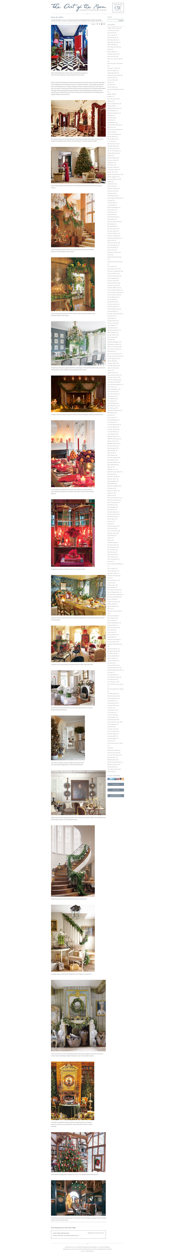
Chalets (110, 155)
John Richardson (112, 394)
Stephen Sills (99, 21)
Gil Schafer (111, 316)
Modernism (111, 495)
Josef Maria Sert (112, 405)
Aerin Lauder (74, 20)
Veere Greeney (112, 731)
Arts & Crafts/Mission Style (116, 89)
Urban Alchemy (112, 724)
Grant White (111, 325)
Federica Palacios (113, 273)
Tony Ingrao (111, 712)
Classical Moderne (113, 179)
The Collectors (112, 682)
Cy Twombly (111, 205)
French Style (111, 299)
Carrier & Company (113, 151)
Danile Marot (111, 210)
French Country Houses (114, 292)
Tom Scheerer (112, 710)
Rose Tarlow (111, 620)
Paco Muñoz (111, 535)
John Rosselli (111, 396)
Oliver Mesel (111, 519)
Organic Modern (112, 526)
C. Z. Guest (111, 141)
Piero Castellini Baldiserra (115, 564)
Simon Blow (111, 637)
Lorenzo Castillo (112, 429)
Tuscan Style (111, 717)
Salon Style (111, 630)
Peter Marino (111, 557)
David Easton (111, 212)
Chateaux (110, 162)
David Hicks (111, 214)
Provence (110, 582)
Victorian (110, 741)
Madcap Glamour (112, 436)
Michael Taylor (112, 479)
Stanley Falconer (112, 649)
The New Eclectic (113, 696)
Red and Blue (111, 587)
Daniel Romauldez (113, 207)
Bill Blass (110, 115)
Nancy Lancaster (112, 502)
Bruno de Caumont (113, 134)
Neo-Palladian (112, 507)
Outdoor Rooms (112, 533)
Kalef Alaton (111, 413)
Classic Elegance (112, 177)
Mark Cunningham (113, 457)
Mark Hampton (112, 460)
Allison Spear (111, 51)
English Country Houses (115, 257)
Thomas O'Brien (112, 705)
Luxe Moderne (112, 434)
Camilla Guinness (112, 143)
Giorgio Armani (112, 320)
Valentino (110, 726)
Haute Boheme (112, 332)
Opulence (110, 521)
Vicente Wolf (111, 736)
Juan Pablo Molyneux (114, 410)
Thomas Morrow (112, 703)
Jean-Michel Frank (113, 382)
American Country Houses (115, 59)
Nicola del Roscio (113, 514)
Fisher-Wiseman (112, 278)
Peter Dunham (112, 554)
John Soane (111, 401)
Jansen (110, 370)
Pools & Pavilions (113, 580)
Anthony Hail (111, 77)
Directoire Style (112, 228)
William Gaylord (112, 759)
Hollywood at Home (113, 344)
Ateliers (110, 96)
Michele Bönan (112, 481)
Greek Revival (112, 328)
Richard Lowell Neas (114, 597)
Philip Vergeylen (112, 559)
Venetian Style (112, 734)
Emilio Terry (111, 250)
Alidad (109, 49)
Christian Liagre (112, 167)
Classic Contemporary (114, 174)
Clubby (110, 181)
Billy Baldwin (111, 122)
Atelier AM (111, 94)
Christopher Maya (113, 169)
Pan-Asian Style (112, 545)
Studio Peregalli (112, 660)
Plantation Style (112, 573)
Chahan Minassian (113, 153)
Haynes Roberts (112, 335)
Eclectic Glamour (113, 233)
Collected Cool (112, 191)
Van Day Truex (112, 729)
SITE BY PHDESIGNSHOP (87, 1251)
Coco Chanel (111, 186)
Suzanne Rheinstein (113, 667)
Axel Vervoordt (112, 99)
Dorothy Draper (112, 231)
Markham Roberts (113, 462)
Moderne (110, 493)
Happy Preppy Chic (113, 330)
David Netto (111, 219)
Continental (111, 193)
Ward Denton (111, 757)
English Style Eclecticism (115, 261)
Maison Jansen (112, 441)
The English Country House (116, 684)
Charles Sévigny (112, 158)
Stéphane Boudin (113, 651)
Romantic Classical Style (115, 611)
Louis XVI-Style (112, 431)
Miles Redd (91, 21)
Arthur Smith (111, 87)
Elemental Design (113, 243)
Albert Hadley (112, 44)
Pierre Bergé (111, 568)
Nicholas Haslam (112, 512)
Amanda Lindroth (113, 54)
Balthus (110, 101)
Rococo (110, 608)
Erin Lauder (111, 266)
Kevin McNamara (112, 420)
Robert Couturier (113, 601)
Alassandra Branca (85, 20)
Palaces (110, 538)
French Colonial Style (114, 290)
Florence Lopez (112, 280)
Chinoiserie (111, 165)
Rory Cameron (112, 618)
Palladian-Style (112, 542)
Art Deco (110, 84)
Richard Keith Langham (114, 594)
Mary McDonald (82, 21)
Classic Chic (111, 172)
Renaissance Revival (114, 590)
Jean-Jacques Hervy (113, 375)
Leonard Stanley (112, 427)
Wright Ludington (113, 764)
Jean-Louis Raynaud (113, 379)
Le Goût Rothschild (113, 424)
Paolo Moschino (112, 547)
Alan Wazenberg (112, 40)
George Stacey (112, 311)
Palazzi (110, 540)
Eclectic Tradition (113, 236)
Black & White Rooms (114, 125)
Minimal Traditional (113, 486)
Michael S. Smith (112, 476)
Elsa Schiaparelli (112, 245)
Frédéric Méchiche (113, 287)
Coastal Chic (111, 184)
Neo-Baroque (111, 505)
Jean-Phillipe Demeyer (114, 384)
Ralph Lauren (111, 585)
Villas (109, 748)
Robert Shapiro (112, 606)
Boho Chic (111, 127)
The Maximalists (112, 693)
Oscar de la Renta (113, 531)
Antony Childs (112, 80)
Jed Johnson (111, 387)
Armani (110, 82)
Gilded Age (111, 318)
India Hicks (111, 351)
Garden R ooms (112, 302)
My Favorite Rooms (113, 500)
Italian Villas (111, 361)
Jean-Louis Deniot (113, 377)
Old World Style (112, 516)
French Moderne (112, 297)
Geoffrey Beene (112, 306)
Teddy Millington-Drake (115, 670)
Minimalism (111, 488)
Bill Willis (110, 120)
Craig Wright (111, 202)
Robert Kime (111, 604)
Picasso (110, 561)
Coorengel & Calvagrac (114, 198)
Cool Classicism (112, 195)
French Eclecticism (113, 295)
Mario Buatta (111, 455)
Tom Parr (110, 708)
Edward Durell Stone (114, 238)
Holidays (64, 21)
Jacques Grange (72, 21)
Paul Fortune (111, 552)
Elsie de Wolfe (112, 247)
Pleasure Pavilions (113, 575)
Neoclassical (111, 509)
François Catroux (113, 285)
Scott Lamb (111, 632)
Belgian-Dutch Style (114, 108)
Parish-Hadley (112, 549)
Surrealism (111, 663)
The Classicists (112, 679)
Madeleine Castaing (113, 438)
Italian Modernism (113, 358)
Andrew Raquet (112, 70)
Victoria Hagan (112, 738)
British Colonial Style (114, 129)
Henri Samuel (111, 337)
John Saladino (112, 398)
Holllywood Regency (114, 342)
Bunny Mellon (112, 136)
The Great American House (116, 689)
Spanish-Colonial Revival (115, 644)
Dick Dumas (111, 224)
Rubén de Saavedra (113, 623)
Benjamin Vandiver (113, 113)
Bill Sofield (111, 118)
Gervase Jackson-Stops (114, 313)
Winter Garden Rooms (114, 762)
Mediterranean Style (114, 472)
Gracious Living (112, 323)
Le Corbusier (111, 422)
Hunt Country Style (113, 349)
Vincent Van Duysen (114, 755)
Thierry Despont (112, 698)
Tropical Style (112, 715)
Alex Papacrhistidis (113, 47)
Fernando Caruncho (113, 276)
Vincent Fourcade (113, 752)
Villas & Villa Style (113, 750)
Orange (110, 523)
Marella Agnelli (112, 448)
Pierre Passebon (112, 571)
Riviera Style (111, 599)
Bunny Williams (112, 139)
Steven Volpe (111, 658)
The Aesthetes (112, 675)
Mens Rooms (111, 474)
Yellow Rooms (112, 767)
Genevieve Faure (113, 304)
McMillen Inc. (111, 469)
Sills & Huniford (112, 634)
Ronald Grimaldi (112, 616)
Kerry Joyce (111, 417)
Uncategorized (112, 719)
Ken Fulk (110, 415)
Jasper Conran (112, 372)
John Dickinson (112, 391)
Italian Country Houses (114, 356)
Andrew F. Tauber (113, 68)
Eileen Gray (111, 240)
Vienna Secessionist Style (115, 743)
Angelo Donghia (112, 73)
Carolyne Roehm (96, 20)
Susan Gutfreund (113, 665)
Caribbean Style (112, 146)
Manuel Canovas (112, 446)
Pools (109, 578)
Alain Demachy (112, 37)
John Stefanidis (112, 403)
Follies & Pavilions (113, 283)
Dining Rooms (112, 226)
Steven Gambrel (112, 656)
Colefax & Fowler (113, 188)
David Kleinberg (112, 217)
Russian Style (111, 625)
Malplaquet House (113, 443)
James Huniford (112, 368)
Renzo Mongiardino (113, 592)
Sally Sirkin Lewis (113, 627)
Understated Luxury (113, 722)
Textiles (110, 672)
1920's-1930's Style (113, 28)
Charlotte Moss (56, 21)
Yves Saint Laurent (113, 769)
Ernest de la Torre (113, 269)
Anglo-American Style (114, 75)
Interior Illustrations (114, 354)
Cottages (110, 200)
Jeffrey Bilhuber (113, 389)
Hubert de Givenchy (113, 346)
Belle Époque (111, 110)
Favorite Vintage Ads (114, 271)
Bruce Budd (111, 132)
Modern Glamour (112, 490)
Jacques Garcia (112, 363)
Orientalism (111, 528)
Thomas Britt (111, 700)
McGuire (110, 467)
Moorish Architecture (114, 497)
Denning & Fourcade (114, 221)
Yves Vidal (111, 771)
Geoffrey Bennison (113, 309)
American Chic (112, 56)
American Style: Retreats (115, 63)
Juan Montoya (112, 408)
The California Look (113, 677)
